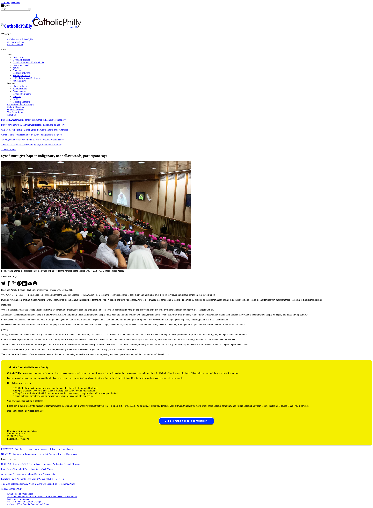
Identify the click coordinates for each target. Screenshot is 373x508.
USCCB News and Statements (27, 78)
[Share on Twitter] (3, 285)
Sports (16, 67)
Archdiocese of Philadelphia (20, 39)
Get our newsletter (15, 42)
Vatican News (19, 80)
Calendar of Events (21, 73)
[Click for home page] (41, 26)
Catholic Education (21, 59)
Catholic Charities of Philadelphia (28, 62)
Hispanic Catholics (21, 101)
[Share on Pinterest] (19, 285)
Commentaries (19, 91)
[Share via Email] (30, 285)
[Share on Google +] (14, 285)
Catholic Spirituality (22, 94)
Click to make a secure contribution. (186, 421)
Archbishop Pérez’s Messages (20, 104)
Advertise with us (15, 44)
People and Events (21, 65)
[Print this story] (35, 285)
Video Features (20, 88)
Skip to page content (10, 2)
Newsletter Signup (15, 112)
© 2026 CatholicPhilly (11, 489)
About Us (11, 115)
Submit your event (21, 75)
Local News (18, 57)
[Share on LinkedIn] (24, 285)
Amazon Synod (8, 149)
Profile (16, 99)
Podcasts (17, 96)
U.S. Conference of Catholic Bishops (24, 501)
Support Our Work (15, 109)
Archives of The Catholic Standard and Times (28, 504)
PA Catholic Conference (18, 499)
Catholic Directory (15, 107)
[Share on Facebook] (8, 285)
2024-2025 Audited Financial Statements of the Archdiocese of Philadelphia (42, 496)
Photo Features (20, 86)
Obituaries (17, 70)
